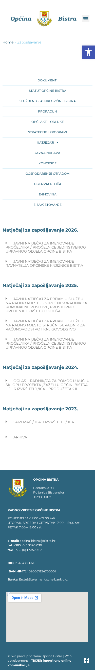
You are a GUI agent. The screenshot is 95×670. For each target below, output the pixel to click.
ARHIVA (20, 437)
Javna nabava (47, 153)
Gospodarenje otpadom (47, 173)
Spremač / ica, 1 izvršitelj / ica (43, 422)
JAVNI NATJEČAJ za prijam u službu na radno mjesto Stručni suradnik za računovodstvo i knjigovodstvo (45, 325)
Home (8, 42)
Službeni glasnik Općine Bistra (48, 101)
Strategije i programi (47, 132)
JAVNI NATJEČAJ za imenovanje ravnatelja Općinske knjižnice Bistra (44, 263)
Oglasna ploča (47, 184)
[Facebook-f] (86, 660)
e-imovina (47, 194)
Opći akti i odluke (47, 122)
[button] (88, 52)
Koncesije (47, 163)
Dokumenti (47, 80)
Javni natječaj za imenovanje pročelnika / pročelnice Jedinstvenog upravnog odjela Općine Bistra (46, 247)
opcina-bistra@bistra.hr (37, 541)
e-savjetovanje (47, 205)
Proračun (47, 111)
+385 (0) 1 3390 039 (27, 545)
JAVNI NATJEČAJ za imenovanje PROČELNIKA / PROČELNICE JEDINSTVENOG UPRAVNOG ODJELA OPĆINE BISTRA (46, 343)
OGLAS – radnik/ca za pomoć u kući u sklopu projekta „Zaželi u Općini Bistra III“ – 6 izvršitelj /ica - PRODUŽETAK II (47, 384)
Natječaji (45, 142)
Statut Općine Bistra (47, 91)
